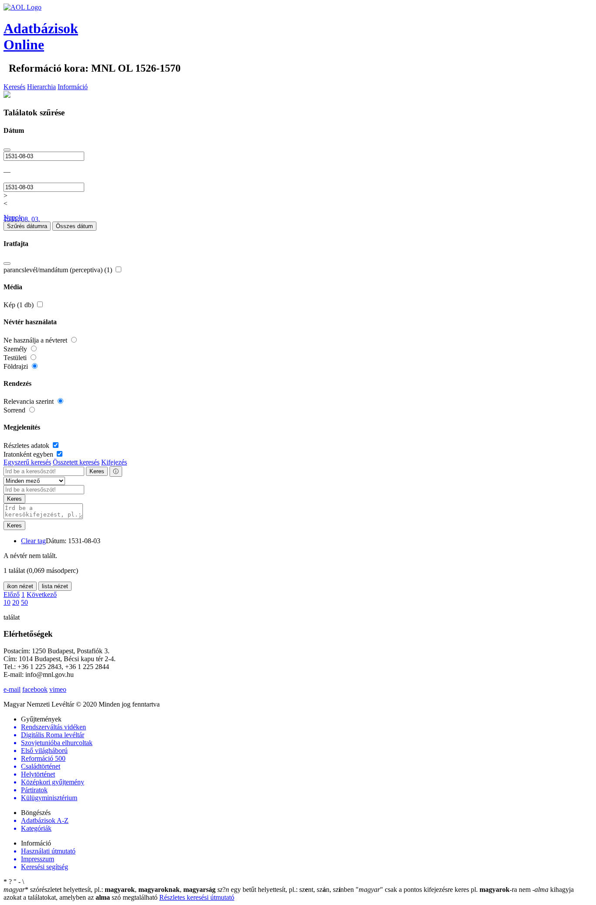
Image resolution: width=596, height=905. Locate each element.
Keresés (14, 86)
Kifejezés (114, 462)
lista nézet (55, 586)
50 (24, 602)
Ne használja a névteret (36, 340)
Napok (12, 217)
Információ (73, 86)
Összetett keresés (76, 462)
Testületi (15, 357)
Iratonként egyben (29, 454)
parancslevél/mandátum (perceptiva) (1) (58, 270)
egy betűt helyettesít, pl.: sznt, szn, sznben (286, 889)
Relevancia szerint (29, 401)
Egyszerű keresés (27, 462)
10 (6, 602)
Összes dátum (74, 226)
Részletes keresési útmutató (196, 897)
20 (15, 602)
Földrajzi (16, 366)
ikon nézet (20, 586)
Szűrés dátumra (27, 226)
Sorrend (15, 410)
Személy (16, 349)
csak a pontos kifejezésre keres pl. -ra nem (444, 889)
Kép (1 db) (19, 305)
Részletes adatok (27, 445)
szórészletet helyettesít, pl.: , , (109, 889)
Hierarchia (41, 86)
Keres (96, 471)
